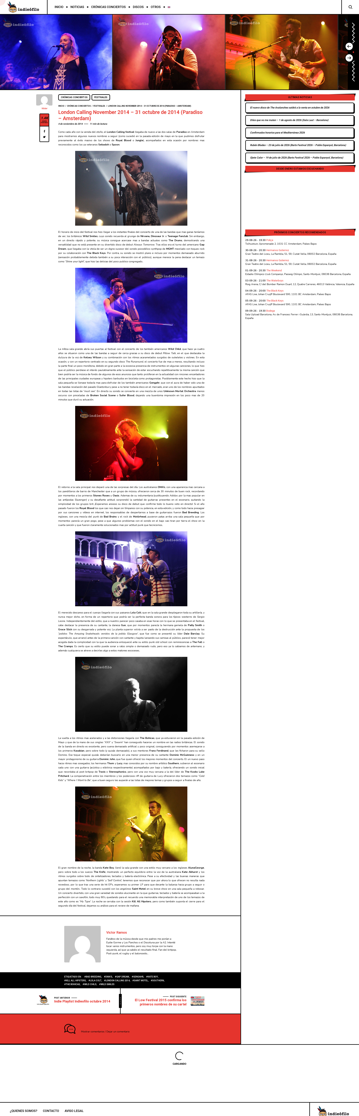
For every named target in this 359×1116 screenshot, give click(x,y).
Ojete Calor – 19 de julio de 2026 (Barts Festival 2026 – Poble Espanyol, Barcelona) (296, 158)
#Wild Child (89, 984)
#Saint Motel (140, 980)
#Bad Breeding (92, 976)
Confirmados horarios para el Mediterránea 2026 (277, 133)
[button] (349, 46)
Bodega (270, 311)
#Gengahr (137, 976)
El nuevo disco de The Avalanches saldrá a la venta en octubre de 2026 (289, 108)
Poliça (269, 240)
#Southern (157, 980)
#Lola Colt (94, 980)
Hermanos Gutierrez (277, 250)
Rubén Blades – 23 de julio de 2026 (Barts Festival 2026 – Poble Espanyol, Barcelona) (298, 145)
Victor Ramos (116, 932)
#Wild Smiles (106, 984)
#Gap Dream (122, 976)
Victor (44, 108)
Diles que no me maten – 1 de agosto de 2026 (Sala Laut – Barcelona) (289, 120)
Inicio (61, 106)
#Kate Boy (152, 976)
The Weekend (274, 270)
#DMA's (108, 976)
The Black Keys (275, 291)
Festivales (100, 97)
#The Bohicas (72, 984)
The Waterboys (274, 281)
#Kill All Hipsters (75, 980)
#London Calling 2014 (117, 980)
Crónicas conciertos (74, 97)
